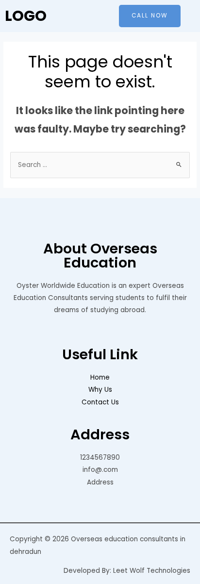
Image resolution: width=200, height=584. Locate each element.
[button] (150, 16)
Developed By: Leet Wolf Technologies (127, 570)
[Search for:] (100, 164)
